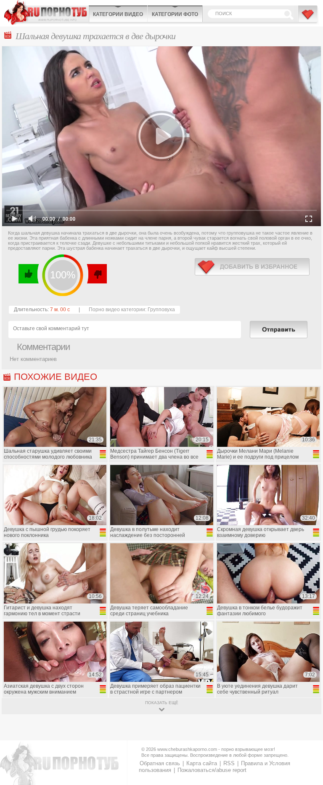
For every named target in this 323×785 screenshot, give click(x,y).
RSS (229, 763)
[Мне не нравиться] (96, 273)
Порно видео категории (117, 309)
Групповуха (161, 309)
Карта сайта (201, 763)
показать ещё (161, 702)
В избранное (308, 18)
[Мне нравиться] (29, 273)
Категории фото (175, 14)
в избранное (252, 266)
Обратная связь (160, 763)
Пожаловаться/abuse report (211, 770)
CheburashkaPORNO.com (46, 12)
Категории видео (118, 14)
